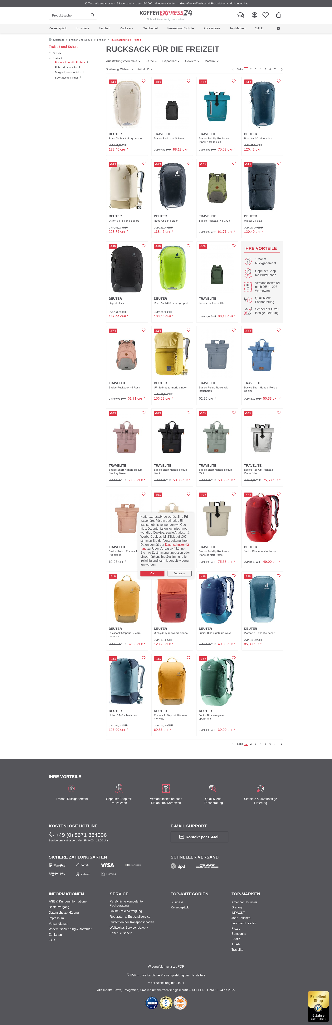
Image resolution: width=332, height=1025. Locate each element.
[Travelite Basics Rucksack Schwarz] (172, 104)
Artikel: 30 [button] (143, 69)
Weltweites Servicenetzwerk (129, 927)
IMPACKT (238, 912)
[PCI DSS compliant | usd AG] (180, 1002)
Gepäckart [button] (169, 61)
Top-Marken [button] (246, 894)
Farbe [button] (150, 61)
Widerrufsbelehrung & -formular (70, 929)
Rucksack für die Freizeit (70, 62)
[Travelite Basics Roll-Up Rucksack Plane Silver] (262, 435)
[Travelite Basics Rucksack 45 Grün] (217, 187)
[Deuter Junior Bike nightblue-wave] (217, 599)
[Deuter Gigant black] (127, 269)
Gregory (237, 907)
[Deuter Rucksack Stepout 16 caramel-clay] (172, 681)
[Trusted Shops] (318, 1006)
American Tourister (244, 902)
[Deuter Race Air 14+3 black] (172, 187)
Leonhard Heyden (244, 923)
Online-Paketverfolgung (126, 911)
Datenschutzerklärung (64, 912)
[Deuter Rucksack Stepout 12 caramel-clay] (127, 599)
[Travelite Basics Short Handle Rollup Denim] (262, 353)
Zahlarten (55, 934)
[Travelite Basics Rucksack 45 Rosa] (127, 353)
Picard (236, 928)
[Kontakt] (241, 15)
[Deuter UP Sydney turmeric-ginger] (172, 353)
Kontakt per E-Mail (203, 837)
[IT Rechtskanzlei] (166, 1002)
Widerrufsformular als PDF (166, 966)
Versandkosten (59, 923)
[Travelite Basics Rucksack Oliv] (217, 269)
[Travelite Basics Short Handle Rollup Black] (172, 435)
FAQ (52, 940)
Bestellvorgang (59, 907)
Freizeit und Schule (63, 47)
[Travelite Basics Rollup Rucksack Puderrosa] (127, 517)
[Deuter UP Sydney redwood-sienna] (172, 599)
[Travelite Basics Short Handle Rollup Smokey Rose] (127, 435)
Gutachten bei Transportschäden (132, 922)
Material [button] (210, 61)
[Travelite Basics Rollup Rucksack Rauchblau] (217, 353)
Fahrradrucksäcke (66, 67)
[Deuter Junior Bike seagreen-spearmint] (217, 681)
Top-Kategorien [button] (189, 894)
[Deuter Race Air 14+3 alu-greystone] (127, 104)
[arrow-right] (281, 69)
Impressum (56, 918)
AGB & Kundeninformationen (258, 38)
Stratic (236, 939)
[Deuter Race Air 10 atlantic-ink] (262, 104)
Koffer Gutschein (121, 933)
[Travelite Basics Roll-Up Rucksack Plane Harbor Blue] (217, 104)
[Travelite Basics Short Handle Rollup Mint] (217, 435)
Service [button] (119, 894)
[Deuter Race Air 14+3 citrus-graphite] (172, 269)
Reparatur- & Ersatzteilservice (130, 916)
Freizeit (57, 58)
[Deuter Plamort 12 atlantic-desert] (262, 599)
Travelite (237, 949)
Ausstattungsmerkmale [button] (121, 61)
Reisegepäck (180, 907)
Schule (57, 53)
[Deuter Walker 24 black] (262, 187)
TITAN (236, 944)
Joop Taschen (241, 918)
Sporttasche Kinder (67, 77)
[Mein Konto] (255, 15)
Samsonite (239, 933)
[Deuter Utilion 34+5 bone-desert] (127, 186)
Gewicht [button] (190, 61)
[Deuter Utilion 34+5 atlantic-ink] (127, 681)
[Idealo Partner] (152, 1002)
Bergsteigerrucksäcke (68, 72)
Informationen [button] (66, 894)
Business (177, 902)
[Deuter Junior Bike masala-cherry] (262, 517)
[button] (120, 69)
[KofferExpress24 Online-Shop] (166, 15)
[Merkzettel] (266, 15)
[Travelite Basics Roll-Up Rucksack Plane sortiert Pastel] (217, 517)
